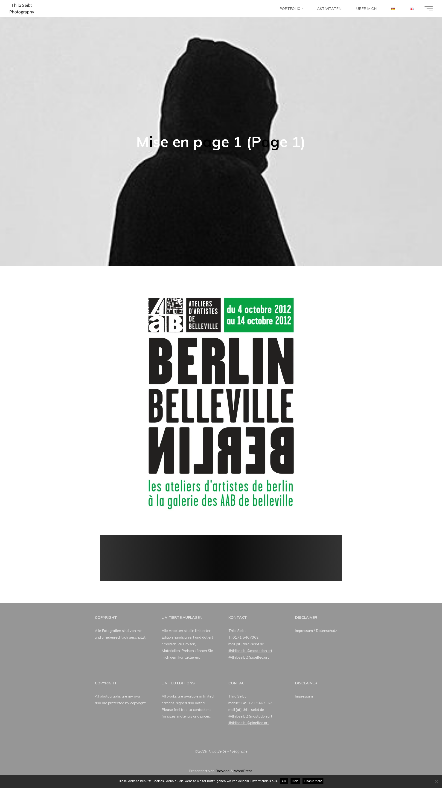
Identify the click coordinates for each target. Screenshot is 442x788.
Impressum (304, 696)
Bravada (222, 770)
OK (284, 781)
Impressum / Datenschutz (316, 630)
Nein (295, 781)
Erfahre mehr (313, 781)
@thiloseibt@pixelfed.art (248, 657)
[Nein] (436, 781)
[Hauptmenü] (429, 8)
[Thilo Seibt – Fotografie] (22, 8)
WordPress (243, 770)
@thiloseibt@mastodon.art (250, 650)
